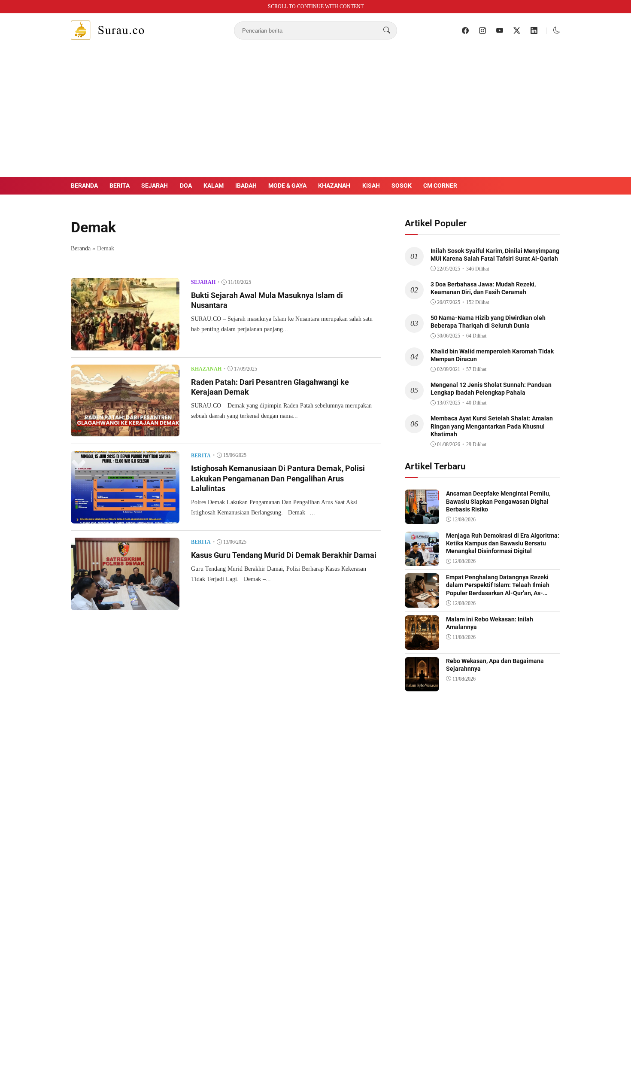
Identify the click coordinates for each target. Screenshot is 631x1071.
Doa (186, 185)
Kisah (371, 185)
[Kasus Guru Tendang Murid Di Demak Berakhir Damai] (125, 604)
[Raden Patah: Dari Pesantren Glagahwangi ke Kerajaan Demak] (125, 430)
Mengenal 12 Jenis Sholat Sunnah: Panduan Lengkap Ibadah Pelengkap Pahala (491, 388)
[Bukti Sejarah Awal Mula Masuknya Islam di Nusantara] (125, 344)
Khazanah (334, 185)
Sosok (401, 185)
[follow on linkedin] (534, 30)
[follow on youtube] (499, 30)
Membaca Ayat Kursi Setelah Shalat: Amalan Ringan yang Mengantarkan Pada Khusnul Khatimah (492, 426)
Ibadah (246, 185)
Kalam (213, 185)
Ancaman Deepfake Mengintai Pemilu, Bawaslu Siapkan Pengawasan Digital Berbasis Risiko (498, 501)
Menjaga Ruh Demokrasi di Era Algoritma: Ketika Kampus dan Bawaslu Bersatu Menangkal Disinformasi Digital (502, 543)
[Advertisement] (315, 112)
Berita (119, 185)
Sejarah (154, 185)
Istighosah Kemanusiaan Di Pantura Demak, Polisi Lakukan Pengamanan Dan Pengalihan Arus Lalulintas (278, 478)
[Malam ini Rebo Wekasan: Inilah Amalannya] (422, 643)
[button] (556, 30)
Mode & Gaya (287, 185)
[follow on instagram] (482, 30)
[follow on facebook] (465, 30)
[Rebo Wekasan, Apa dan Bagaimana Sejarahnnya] (422, 685)
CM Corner (440, 185)
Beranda (84, 185)
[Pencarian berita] (387, 30)
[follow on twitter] (517, 30)
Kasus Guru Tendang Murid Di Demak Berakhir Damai (283, 555)
